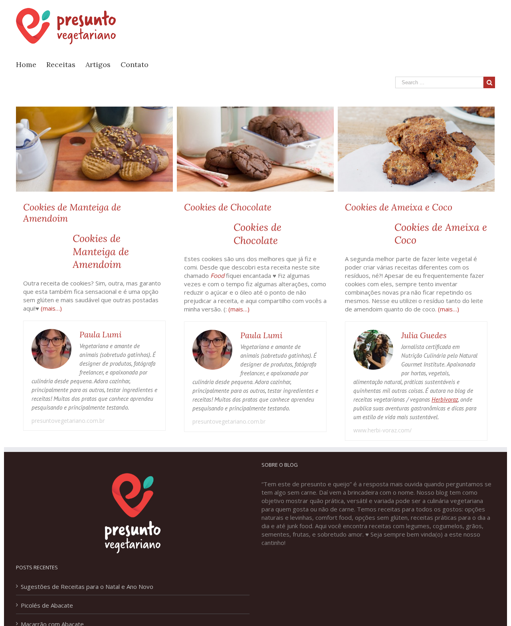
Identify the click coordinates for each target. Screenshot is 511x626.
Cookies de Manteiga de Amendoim (72, 212)
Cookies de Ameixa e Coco (398, 207)
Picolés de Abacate (47, 605)
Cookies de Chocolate (227, 207)
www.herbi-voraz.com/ (382, 430)
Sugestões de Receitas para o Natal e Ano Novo (87, 586)
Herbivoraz (445, 399)
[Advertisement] (349, 28)
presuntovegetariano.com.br (68, 420)
